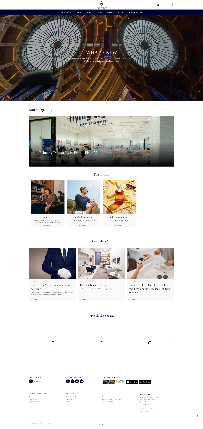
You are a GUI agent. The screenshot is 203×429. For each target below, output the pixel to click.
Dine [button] (89, 12)
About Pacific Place (72, 397)
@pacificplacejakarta (101, 315)
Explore (48, 159)
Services (31, 397)
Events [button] (99, 12)
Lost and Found (34, 401)
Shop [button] (79, 12)
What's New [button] (67, 12)
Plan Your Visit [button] (135, 12)
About (104, 424)
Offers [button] (110, 12)
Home (99, 424)
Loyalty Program (34, 399)
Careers (104, 397)
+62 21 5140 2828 (145, 411)
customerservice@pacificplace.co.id (151, 409)
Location (69, 399)
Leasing (68, 401)
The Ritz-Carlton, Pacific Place (111, 399)
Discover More (66, 159)
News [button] (120, 12)
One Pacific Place (107, 401)
